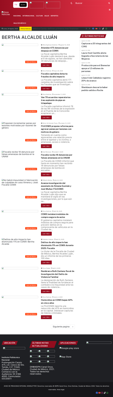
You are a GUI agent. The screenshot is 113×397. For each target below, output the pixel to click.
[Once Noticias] (7, 13)
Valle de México (19, 23)
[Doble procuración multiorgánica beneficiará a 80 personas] (34, 357)
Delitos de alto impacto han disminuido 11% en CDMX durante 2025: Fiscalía (57, 245)
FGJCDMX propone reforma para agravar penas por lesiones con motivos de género (57, 129)
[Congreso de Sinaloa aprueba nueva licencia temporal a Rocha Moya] (51, 362)
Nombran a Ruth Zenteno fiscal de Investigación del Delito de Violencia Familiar (57, 274)
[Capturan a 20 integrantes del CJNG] (34, 352)
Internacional (28, 16)
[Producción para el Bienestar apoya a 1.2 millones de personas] (42, 357)
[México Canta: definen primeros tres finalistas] (42, 352)
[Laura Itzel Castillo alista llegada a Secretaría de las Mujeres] (51, 352)
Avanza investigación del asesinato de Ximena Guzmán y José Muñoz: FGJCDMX (56, 186)
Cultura (39, 16)
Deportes (54, 16)
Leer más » (46, 65)
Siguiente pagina (61, 326)
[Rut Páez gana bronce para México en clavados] (42, 362)
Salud (46, 16)
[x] (109, 29)
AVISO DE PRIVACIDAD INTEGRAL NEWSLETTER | (21, 386)
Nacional (17, 16)
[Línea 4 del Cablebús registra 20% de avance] (51, 357)
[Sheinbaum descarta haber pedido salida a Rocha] (34, 362)
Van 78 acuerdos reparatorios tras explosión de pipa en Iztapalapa (56, 100)
